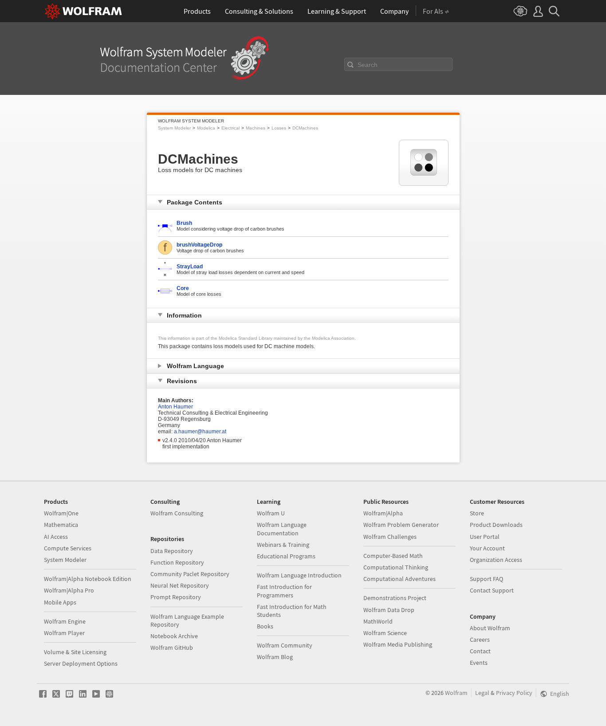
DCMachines (305, 128)
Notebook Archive (174, 636)
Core (183, 288)
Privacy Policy (514, 693)
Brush (184, 223)
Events (479, 663)
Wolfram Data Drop (388, 610)
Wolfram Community (284, 645)
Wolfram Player (64, 633)
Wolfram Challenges (390, 537)
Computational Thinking (395, 567)
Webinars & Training (283, 545)
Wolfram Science (385, 633)
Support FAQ (486, 579)
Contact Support (492, 590)
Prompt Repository (175, 597)
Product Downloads (496, 525)
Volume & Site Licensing (75, 652)
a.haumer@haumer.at (200, 431)
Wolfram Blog (275, 657)
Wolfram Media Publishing (397, 644)
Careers (480, 640)
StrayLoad (190, 266)
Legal (482, 693)
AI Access (56, 537)
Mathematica (61, 525)
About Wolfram (490, 628)
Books (265, 626)
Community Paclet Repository (189, 574)
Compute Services (67, 548)
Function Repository (177, 562)
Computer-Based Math (393, 556)
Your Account (487, 548)
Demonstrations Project (394, 598)
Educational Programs (286, 556)
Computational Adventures (399, 579)
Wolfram (456, 693)
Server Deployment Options (81, 663)
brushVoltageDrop (199, 245)
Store (477, 513)
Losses (279, 128)
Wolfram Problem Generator (401, 525)
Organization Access (496, 560)
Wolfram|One (61, 513)
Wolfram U (271, 513)
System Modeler (174, 128)
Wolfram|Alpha (383, 513)
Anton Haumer (175, 407)
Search (368, 64)
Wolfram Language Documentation (282, 529)
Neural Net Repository (179, 585)
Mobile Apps (60, 602)
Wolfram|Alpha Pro (69, 590)
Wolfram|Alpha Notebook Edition (87, 579)
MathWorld (378, 621)
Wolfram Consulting (176, 513)
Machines (255, 128)
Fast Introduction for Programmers (284, 591)
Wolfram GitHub (171, 647)
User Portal (485, 537)
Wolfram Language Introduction (299, 575)
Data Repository (171, 551)
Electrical (230, 128)
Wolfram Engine (65, 621)
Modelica (206, 128)
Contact (480, 651)
